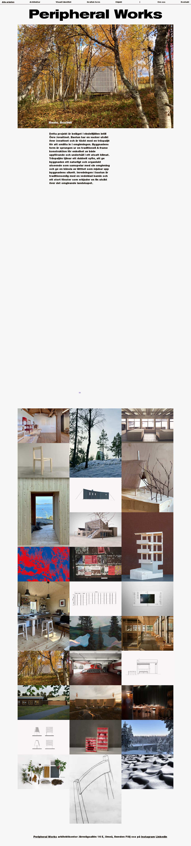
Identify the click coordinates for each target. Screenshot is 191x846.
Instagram (148, 836)
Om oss (161, 2)
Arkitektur (35, 2)
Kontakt (185, 2)
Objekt (118, 2)
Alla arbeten (8, 2)
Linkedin (161, 836)
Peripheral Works (45, 836)
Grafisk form (93, 2)
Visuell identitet (63, 2)
